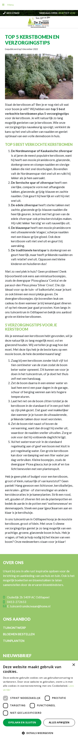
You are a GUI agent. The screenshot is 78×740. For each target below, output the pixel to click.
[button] (39, 733)
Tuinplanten (13, 640)
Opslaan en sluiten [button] (22, 722)
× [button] (73, 664)
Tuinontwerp (14, 627)
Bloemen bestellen (19, 634)
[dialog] (39, 700)
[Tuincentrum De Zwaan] (39, 21)
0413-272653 (12, 13)
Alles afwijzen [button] (59, 722)
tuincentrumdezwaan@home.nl (30, 606)
